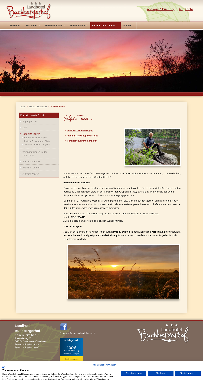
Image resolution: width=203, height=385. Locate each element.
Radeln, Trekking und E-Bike (82, 136)
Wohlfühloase (77, 25)
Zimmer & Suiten (53, 25)
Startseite (15, 25)
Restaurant (31, 25)
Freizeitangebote (31, 161)
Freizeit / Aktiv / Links (103, 25)
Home (22, 106)
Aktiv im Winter (31, 173)
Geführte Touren (31, 133)
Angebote (186, 9)
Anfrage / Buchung (161, 9)
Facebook (90, 333)
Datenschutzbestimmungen (104, 365)
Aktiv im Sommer (31, 167)
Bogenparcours (31, 121)
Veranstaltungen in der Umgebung (35, 153)
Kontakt (126, 25)
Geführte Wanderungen (80, 130)
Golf (25, 127)
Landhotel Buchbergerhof (71, 353)
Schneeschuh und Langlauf (82, 141)
